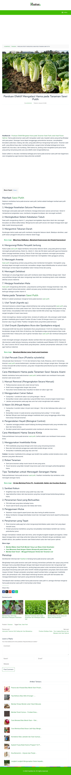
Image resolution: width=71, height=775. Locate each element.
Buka (15, 190)
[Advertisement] (35, 30)
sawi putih (14, 249)
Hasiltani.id (24, 559)
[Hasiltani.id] (35, 4)
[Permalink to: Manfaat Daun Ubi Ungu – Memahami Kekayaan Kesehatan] (12, 607)
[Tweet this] (6, 591)
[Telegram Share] (13, 591)
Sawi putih (5, 263)
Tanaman (10, 624)
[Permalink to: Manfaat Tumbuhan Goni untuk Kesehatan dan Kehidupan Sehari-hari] (35, 607)
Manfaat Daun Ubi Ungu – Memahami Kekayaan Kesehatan (12, 616)
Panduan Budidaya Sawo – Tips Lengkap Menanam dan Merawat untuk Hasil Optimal (54, 631)
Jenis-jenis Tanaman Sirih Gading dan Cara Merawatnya (17, 630)
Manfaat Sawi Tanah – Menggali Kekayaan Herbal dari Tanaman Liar (29, 552)
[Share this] (3, 591)
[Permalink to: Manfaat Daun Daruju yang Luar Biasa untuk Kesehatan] (58, 607)
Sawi (20, 624)
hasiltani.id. (32, 771)
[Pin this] (10, 591)
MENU (65, 12)
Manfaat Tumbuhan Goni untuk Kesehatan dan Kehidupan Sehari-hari (35, 617)
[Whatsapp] (16, 591)
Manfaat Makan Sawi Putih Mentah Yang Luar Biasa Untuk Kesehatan (30, 547)
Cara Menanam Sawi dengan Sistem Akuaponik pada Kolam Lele (28, 549)
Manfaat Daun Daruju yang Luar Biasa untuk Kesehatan (57, 616)
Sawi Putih (18, 197)
